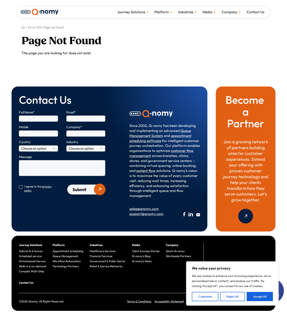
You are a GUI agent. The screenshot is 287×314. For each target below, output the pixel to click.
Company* (74, 127)
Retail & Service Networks (106, 266)
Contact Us (255, 12)
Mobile (23, 127)
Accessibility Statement (169, 301)
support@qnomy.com (145, 214)
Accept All (259, 296)
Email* (71, 112)
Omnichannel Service (32, 261)
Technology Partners (66, 266)
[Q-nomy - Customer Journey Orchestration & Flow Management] (39, 11)
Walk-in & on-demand (32, 266)
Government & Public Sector (108, 261)
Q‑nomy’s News (142, 261)
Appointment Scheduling (68, 251)
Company (229, 12)
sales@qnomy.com (144, 208)
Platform (161, 12)
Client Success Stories (145, 251)
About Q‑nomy (175, 251)
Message (25, 157)
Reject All (232, 296)
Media (207, 12)
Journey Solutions (131, 12)
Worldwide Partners (178, 256)
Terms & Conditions (139, 301)
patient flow (145, 170)
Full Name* (27, 112)
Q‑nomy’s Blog (141, 256)
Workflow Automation (67, 261)
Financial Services (101, 256)
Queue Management (65, 256)
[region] (232, 283)
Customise (205, 296)
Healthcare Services (102, 251)
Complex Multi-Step (31, 271)
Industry (72, 142)
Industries (185, 12)
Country (25, 142)
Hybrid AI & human (31, 251)
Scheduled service (30, 256)
